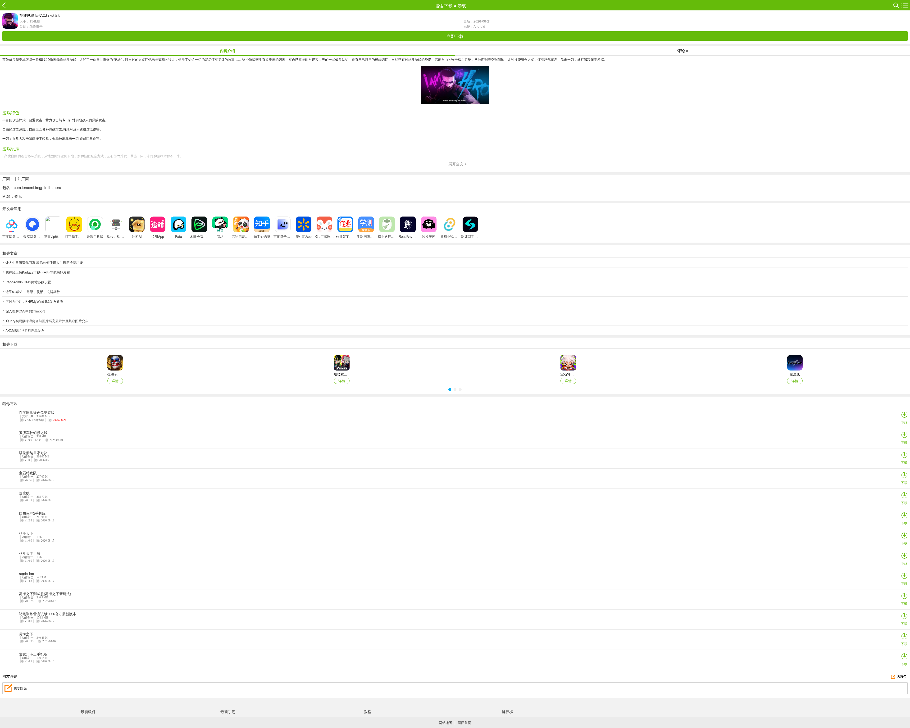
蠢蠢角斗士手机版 (33, 654)
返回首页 (464, 722)
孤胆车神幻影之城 (33, 432)
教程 (367, 711)
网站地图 (445, 722)
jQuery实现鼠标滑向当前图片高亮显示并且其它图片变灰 (46, 320)
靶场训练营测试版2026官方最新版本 (47, 614)
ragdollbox (27, 573)
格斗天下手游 (29, 553)
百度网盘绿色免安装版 (37, 412)
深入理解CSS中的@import (25, 311)
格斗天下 (26, 533)
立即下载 (455, 36)
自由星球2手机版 (32, 513)
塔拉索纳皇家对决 (33, 453)
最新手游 (228, 711)
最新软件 (88, 711)
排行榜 (507, 711)
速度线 (24, 493)
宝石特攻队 (28, 473)
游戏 (462, 5)
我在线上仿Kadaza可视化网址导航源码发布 (37, 272)
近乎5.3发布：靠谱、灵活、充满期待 (32, 291)
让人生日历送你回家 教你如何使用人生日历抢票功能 (44, 262)
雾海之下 (26, 634)
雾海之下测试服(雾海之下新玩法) (45, 594)
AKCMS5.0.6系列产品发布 (24, 330)
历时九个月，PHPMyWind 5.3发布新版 (34, 301)
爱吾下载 (6, 5)
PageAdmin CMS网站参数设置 (28, 282)
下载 (904, 422)
